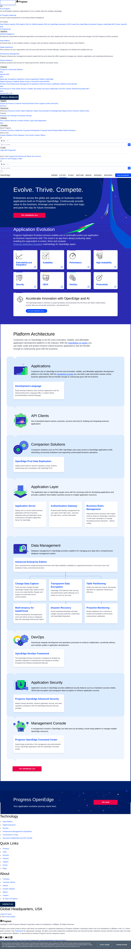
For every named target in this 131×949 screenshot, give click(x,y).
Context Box (75, 24)
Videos (35, 111)
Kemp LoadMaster (53, 84)
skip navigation (8, 2)
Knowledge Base (56, 111)
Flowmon (43, 84)
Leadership (18, 130)
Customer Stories (78, 111)
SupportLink (13, 156)
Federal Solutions (6, 60)
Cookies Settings (121, 945)
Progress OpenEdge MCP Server (108, 24)
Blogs (64, 111)
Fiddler (30, 89)
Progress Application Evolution (27, 244)
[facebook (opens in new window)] (1, 938)
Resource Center (14, 111)
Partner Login (29, 121)
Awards (5, 885)
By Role (70, 175)
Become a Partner (17, 121)
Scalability (48, 263)
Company (4, 125)
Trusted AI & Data (6, 69)
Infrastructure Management (9, 54)
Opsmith (63, 25)
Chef (8, 84)
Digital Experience (6, 47)
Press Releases (19, 135)
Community (54, 103)
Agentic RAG (14, 24)
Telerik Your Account (33, 156)
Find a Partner (5, 121)
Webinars (29, 111)
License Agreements (46, 940)
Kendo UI (28, 81)
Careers (37, 135)
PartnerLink (22, 156)
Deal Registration (23, 122)
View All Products (9, 97)
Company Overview (7, 130)
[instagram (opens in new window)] (9, 938)
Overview (54, 175)
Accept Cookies (105, 945)
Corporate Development (31, 130)
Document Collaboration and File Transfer (17, 838)
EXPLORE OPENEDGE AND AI (36, 311)
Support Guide (44, 103)
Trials (5, 852)
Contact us (7, 904)
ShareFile (35, 81)
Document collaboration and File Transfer (56, 89)
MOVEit (46, 81)
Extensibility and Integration (24, 264)
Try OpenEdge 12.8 (29, 215)
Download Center (32, 103)
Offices (42, 135)
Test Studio (37, 89)
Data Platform (5, 24)
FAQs (87, 111)
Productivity (102, 284)
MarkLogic (3, 79)
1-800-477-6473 (5, 159)
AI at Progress (5, 9)
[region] (65, 945)
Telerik (22, 81)
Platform (62, 175)
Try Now (105, 802)
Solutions (4, 31)
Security (20, 284)
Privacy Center (15, 940)
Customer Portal (20, 103)
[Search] (1, 137)
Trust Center (29, 135)
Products (4, 67)
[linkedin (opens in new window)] (11, 938)
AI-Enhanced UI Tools (8, 89)
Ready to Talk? (17, 159)
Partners (4, 118)
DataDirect (20, 79)
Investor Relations (6, 135)
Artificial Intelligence (7, 34)
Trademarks (19, 931)
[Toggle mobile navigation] (1, 171)
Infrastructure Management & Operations (24, 84)
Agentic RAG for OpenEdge (48, 24)
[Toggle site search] (1, 161)
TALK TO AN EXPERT (123, 175)
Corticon (28, 79)
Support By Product (7, 103)
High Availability (104, 263)
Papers (23, 111)
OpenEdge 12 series (78, 343)
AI (1, 6)
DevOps (3, 84)
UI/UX (45, 284)
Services (3, 106)
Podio (41, 81)
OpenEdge (49, 79)
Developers (108, 175)
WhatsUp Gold (65, 84)
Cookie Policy (11, 946)
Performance (76, 263)
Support (3, 101)
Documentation (44, 111)
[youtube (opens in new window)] (6, 938)
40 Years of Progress (10, 899)
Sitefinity (16, 81)
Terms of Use (4, 940)
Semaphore (12, 79)
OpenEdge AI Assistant (88, 24)
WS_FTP (9, 93)
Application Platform (38, 79)
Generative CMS (64, 24)
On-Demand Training (23, 116)
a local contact (10, 917)
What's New (80, 175)
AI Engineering (5, 29)
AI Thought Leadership (8, 15)
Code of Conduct (60, 940)
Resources (4, 108)
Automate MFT (44, 90)
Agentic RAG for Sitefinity (29, 24)
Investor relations (9, 889)
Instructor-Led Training (8, 116)
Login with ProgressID (8, 150)
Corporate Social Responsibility (51, 130)
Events (69, 111)
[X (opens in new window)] (4, 938)
